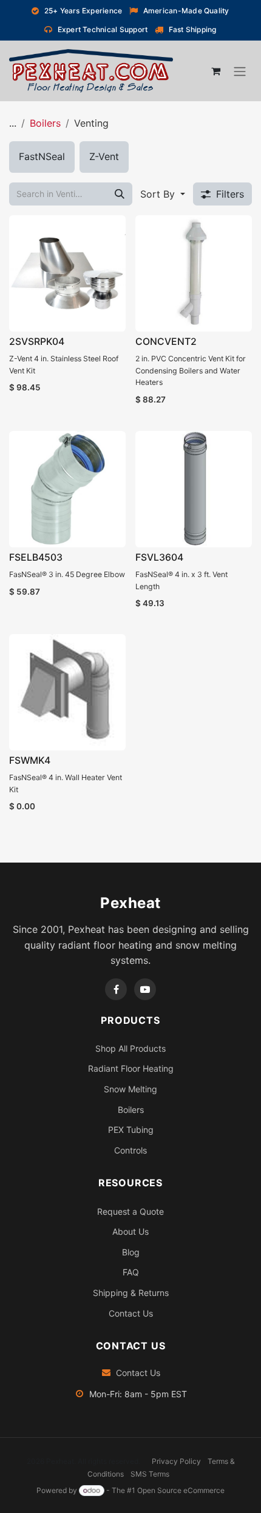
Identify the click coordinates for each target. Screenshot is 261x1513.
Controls (130, 1150)
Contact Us (131, 1313)
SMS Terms (149, 1473)
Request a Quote (130, 1211)
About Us (130, 1231)
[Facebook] (116, 989)
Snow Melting (130, 1089)
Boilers (45, 123)
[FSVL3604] (193, 489)
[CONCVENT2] (193, 273)
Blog (131, 1252)
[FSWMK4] (67, 692)
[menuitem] (42, 157)
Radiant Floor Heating (131, 1068)
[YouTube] (145, 989)
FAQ (131, 1272)
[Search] (119, 193)
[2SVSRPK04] (67, 273)
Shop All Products (130, 1048)
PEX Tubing (131, 1129)
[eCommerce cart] (215, 71)
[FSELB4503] (67, 489)
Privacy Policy (176, 1461)
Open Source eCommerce (181, 1490)
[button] (163, 193)
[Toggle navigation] (240, 71)
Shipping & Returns (131, 1293)
